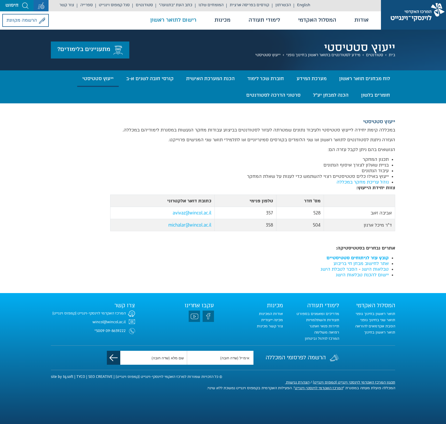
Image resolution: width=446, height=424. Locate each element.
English (303, 5)
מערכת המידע (311, 78)
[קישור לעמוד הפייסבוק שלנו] (208, 316)
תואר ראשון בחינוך (379, 332)
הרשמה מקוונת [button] (21, 20)
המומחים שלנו (211, 5)
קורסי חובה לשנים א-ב (149, 78)
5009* (99, 331)
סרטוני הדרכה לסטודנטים (273, 95)
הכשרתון (283, 5)
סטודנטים (144, 5)
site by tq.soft (62, 377)
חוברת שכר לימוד (265, 78)
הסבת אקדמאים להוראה (375, 326)
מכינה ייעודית (272, 320)
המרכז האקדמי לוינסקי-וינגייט (319, 388)
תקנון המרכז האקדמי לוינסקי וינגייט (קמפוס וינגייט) (354, 382)
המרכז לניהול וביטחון (322, 338)
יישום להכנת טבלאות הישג (362, 274)
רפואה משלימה (326, 332)
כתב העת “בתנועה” (175, 5)
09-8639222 (116, 331)
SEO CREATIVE (100, 377)
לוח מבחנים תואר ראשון (364, 78)
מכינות (222, 20)
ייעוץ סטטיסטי (268, 55)
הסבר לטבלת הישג (339, 269)
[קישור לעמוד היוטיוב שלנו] (194, 316)
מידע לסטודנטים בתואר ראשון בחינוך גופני (323, 55)
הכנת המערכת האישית (210, 78)
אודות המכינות (271, 314)
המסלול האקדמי (317, 20)
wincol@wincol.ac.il (109, 322)
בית (392, 55)
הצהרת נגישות (297, 382)
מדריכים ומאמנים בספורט (318, 314)
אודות (361, 20)
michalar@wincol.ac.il (189, 225)
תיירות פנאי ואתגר (324, 326)
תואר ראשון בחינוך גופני (375, 314)
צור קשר (66, 5)
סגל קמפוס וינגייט (114, 5)
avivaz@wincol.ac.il (192, 212)
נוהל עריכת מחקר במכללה (363, 182)
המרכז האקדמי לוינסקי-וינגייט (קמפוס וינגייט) (89, 313)
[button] (17, 5)
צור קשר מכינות (270, 326)
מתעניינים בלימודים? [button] (83, 49)
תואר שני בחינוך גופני (377, 320)
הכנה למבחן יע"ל (330, 95)
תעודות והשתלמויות (322, 320)
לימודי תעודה (264, 20)
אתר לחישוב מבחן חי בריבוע (361, 263)
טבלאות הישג (375, 269)
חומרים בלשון (375, 95)
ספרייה (86, 5)
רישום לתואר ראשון (173, 20)
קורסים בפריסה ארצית (249, 5)
